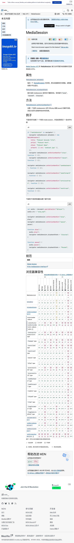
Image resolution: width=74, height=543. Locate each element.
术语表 (52, 525)
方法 (3, 26)
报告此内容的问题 (52, 473)
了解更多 (34, 51)
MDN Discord (30, 522)
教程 (51, 522)
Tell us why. (64, 47)
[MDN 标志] (5, 495)
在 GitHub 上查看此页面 (35, 473)
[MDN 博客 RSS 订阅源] (15, 503)
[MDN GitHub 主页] (2, 503)
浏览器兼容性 (6, 35)
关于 (2, 512)
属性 (3, 23)
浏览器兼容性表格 (58, 61)
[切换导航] (72, 10)
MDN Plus (4, 525)
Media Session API (32, 66)
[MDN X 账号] (9, 503)
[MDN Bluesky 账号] (6, 503)
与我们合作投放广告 (7, 522)
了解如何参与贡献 (33, 465)
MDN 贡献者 (57, 470)
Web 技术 (53, 512)
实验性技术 (45, 58)
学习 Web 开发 (54, 516)
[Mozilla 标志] (7, 535)
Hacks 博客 (53, 529)
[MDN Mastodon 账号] (12, 503)
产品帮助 (4, 529)
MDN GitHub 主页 (31, 525)
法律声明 (39, 536)
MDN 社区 (29, 512)
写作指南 (28, 519)
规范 (3, 32)
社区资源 (28, 516)
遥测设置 (30, 536)
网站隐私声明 (19, 536)
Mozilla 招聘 (5, 519)
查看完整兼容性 (44, 51)
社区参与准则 (49, 536)
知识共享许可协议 (53, 540)
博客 (2, 516)
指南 (51, 519)
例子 (3, 29)
